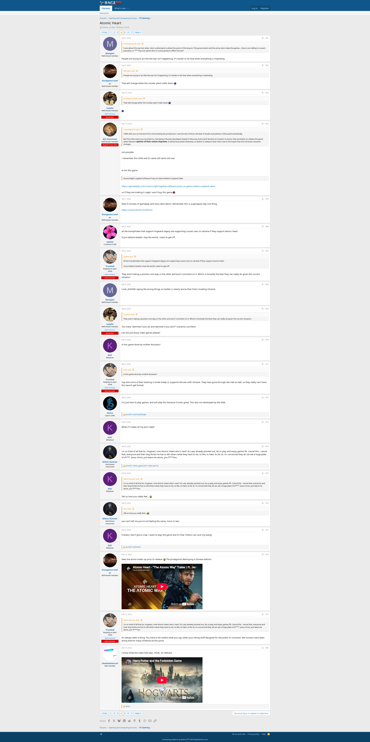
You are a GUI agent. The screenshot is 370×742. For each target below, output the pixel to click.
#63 (267, 92)
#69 (267, 309)
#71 (267, 364)
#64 (267, 124)
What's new (120, 8)
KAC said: (127, 370)
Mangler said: (129, 71)
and (135, 414)
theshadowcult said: (132, 43)
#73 (267, 422)
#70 (267, 340)
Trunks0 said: (129, 314)
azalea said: (128, 256)
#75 (267, 473)
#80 (267, 648)
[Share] (262, 38)
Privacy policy (253, 734)
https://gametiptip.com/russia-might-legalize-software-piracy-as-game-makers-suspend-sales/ (168, 186)
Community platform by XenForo (185, 739)
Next (137, 32)
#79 (267, 614)
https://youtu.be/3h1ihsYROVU (137, 209)
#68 (267, 284)
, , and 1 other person (142, 466)
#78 (267, 554)
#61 (267, 38)
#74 (267, 446)
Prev (105, 32)
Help (263, 734)
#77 (267, 530)
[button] (128, 8)
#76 (267, 503)
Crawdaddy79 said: (131, 129)
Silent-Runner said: (131, 479)
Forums (106, 8)
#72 (267, 397)
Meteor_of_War (108, 27)
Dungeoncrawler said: (132, 98)
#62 (267, 65)
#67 (267, 251)
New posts (104, 13)
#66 (267, 226)
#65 (267, 199)
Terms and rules (239, 734)
